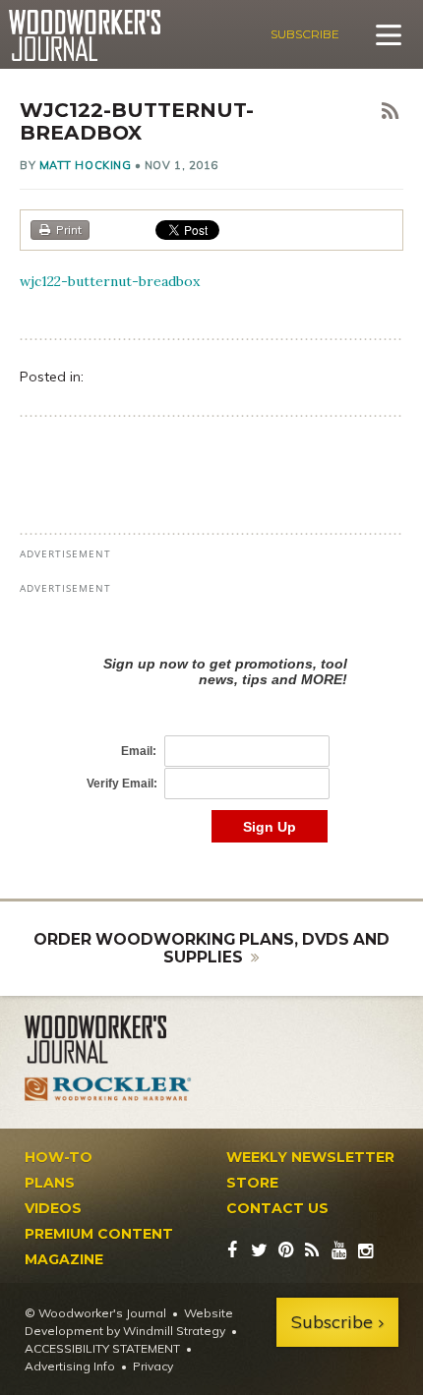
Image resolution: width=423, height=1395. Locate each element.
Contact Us (277, 1208)
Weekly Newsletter (310, 1157)
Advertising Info (70, 1366)
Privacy (153, 1366)
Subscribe (305, 34)
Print (69, 229)
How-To (58, 1157)
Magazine (64, 1259)
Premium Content (99, 1234)
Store (252, 1183)
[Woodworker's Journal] (108, 1040)
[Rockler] (108, 1089)
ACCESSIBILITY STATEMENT (102, 1348)
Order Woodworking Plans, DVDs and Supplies (211, 948)
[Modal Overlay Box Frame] (211, 729)
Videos (53, 1208)
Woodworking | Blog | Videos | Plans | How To (84, 35)
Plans (50, 1183)
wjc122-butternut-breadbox (110, 281)
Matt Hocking (85, 165)
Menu (388, 34)
